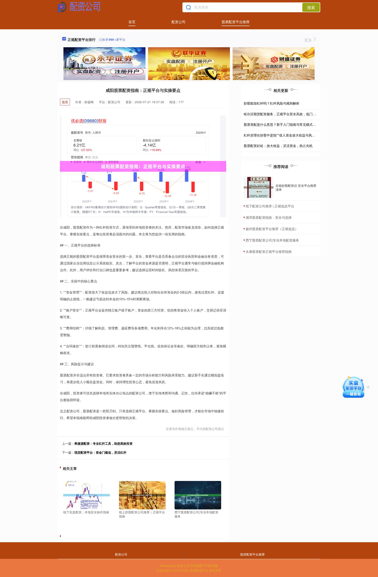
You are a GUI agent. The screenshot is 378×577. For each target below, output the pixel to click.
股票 (65, 102)
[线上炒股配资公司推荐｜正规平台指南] (142, 494)
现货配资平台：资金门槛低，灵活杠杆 (100, 452)
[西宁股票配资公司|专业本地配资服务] (198, 494)
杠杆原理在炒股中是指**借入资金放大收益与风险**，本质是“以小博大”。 (297, 135)
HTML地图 (210, 565)
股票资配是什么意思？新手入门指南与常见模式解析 (281, 124)
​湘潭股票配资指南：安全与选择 (269, 217)
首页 (131, 21)
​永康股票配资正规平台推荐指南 (269, 251)
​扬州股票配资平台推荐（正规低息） (272, 228)
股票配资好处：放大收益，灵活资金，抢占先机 (278, 145)
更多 (308, 40)
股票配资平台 (199, 570)
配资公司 (179, 21)
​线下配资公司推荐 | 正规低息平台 (270, 206)
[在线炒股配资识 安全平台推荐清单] (258, 187)
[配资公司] (79, 7)
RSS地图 (196, 565)
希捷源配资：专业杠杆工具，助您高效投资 (103, 443)
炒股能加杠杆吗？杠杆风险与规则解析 (271, 103)
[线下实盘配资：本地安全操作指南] (86, 494)
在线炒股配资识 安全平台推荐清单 (296, 187)
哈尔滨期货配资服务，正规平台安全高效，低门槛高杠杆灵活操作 (291, 114)
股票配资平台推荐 (236, 21)
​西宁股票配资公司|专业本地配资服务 (272, 240)
